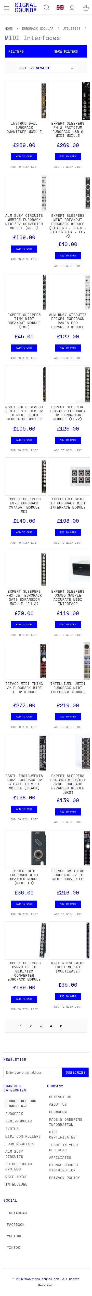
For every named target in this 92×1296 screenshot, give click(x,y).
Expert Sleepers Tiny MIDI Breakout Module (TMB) (24, 320)
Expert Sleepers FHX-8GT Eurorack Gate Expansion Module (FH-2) (24, 597)
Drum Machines (19, 1143)
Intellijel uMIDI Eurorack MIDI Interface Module (68, 687)
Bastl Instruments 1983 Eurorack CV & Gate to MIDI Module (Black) (24, 781)
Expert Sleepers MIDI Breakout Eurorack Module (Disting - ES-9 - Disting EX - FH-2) (68, 225)
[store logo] (26, 7)
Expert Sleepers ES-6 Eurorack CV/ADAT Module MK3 (24, 505)
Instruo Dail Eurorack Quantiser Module (24, 127)
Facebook (16, 1224)
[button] (46, 51)
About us (58, 1104)
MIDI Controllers (23, 1136)
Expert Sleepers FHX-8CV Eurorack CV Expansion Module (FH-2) (68, 413)
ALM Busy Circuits (14, 1154)
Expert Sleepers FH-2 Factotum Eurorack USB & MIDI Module (67, 129)
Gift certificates (62, 1134)
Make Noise (16, 1176)
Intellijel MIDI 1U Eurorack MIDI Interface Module (68, 503)
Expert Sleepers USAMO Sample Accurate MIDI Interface (67, 597)
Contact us (60, 1096)
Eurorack (14, 1113)
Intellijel (16, 1184)
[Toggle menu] (6, 7)
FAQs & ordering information (65, 1122)
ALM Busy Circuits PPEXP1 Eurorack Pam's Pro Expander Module (68, 320)
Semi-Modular (18, 1121)
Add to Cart (24, 156)
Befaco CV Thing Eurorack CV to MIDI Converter (67, 875)
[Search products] (47, 7)
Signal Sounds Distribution (63, 1167)
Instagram (17, 1213)
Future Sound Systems (18, 1166)
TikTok (13, 1247)
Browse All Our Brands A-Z (20, 1103)
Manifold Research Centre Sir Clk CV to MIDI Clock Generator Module (24, 413)
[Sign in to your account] (72, 7)
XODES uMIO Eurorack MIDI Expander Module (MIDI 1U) (24, 876)
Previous (7, 1291)
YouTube (14, 1235)
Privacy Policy (64, 1177)
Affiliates (60, 1157)
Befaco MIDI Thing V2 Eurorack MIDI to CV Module (24, 687)
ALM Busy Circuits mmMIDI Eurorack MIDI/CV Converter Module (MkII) (24, 221)
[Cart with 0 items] (86, 7)
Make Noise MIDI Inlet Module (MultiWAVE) (67, 967)
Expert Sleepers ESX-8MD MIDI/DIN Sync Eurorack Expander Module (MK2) (68, 784)
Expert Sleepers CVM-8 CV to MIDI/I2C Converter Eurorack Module (24, 971)
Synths (12, 1128)
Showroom (58, 1111)
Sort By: (26, 68)
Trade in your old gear (63, 1147)
